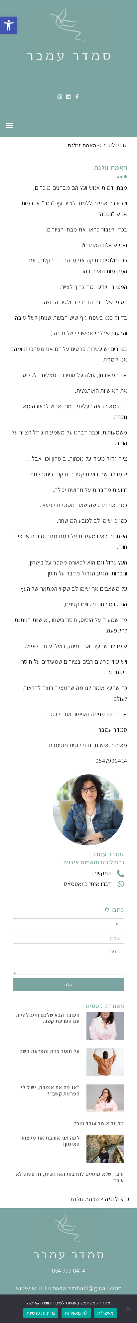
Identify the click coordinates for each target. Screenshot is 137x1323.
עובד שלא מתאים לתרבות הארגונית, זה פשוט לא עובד (70, 1176)
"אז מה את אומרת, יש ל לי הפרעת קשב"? (50, 1090)
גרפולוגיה (114, 145)
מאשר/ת (105, 1313)
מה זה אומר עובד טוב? (99, 1123)
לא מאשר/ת (76, 1313)
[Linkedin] (68, 96)
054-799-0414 (68, 1271)
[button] (8, 25)
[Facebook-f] (76, 96)
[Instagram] (60, 96)
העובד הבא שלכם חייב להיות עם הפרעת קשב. (48, 1018)
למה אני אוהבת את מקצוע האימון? (51, 1140)
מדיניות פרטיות (41, 1313)
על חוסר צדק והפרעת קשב (50, 1051)
